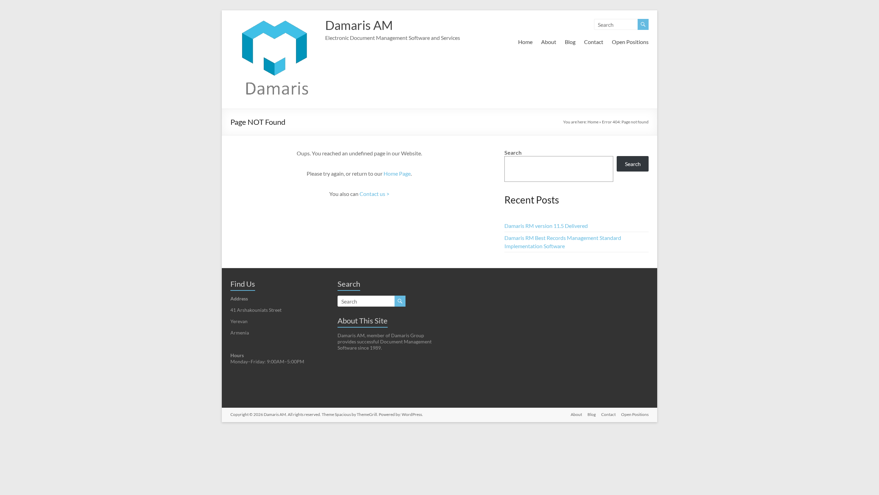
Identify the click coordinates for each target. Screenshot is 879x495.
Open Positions (630, 41)
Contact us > (374, 193)
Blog (570, 41)
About (548, 41)
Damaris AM (359, 25)
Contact (593, 41)
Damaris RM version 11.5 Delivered (546, 225)
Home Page (397, 173)
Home (525, 41)
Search (513, 152)
